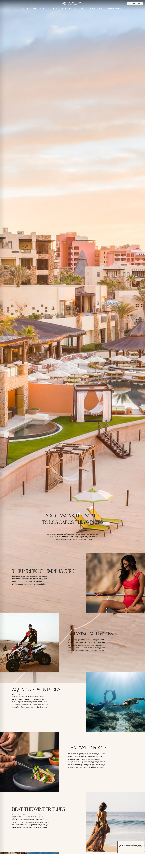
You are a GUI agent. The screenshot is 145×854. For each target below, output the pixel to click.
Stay (24, 8)
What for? (139, 846)
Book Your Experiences (113, 8)
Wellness (94, 8)
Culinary (33, 8)
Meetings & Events (72, 8)
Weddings (85, 8)
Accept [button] (130, 850)
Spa (100, 8)
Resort (58, 8)
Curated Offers (46, 8)
